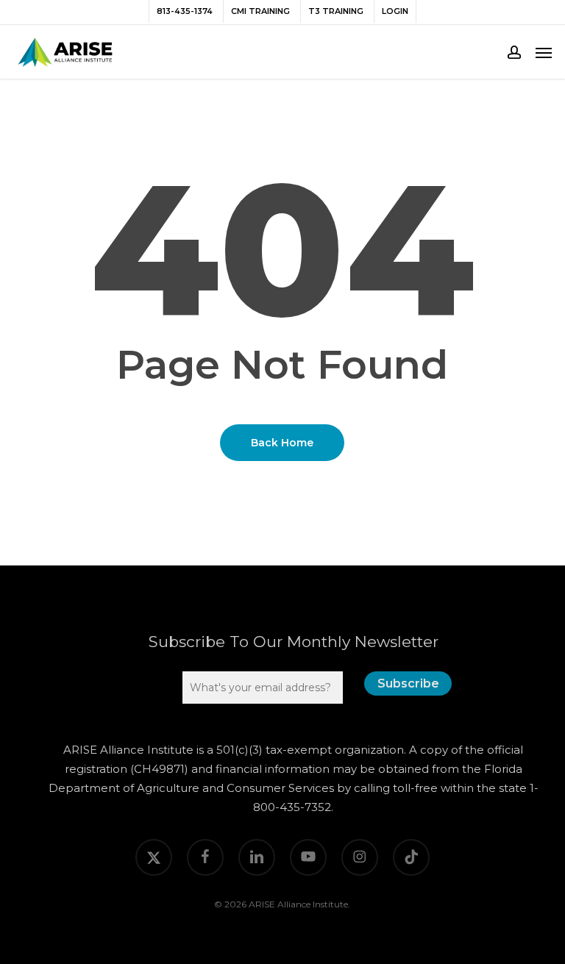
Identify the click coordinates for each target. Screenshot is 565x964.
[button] (544, 52)
